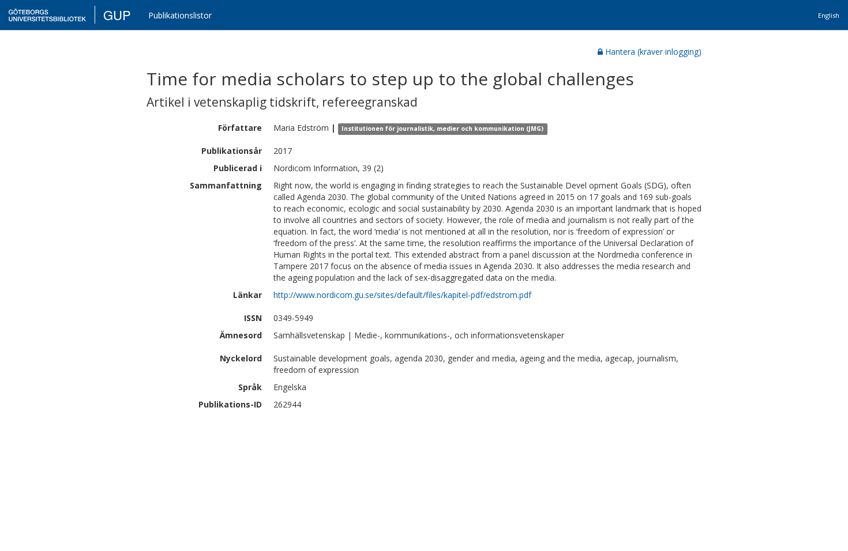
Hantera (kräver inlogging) (653, 51)
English (828, 15)
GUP (117, 15)
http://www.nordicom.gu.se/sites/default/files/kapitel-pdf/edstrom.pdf (402, 294)
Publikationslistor (180, 15)
